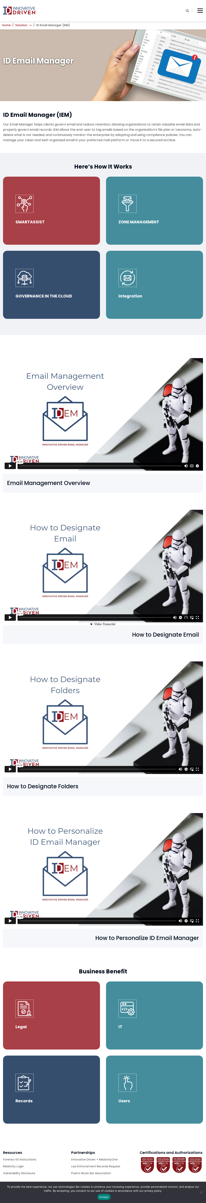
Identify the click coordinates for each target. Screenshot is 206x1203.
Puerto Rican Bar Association (91, 1173)
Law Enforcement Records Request (95, 1166)
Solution (21, 25)
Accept (104, 1197)
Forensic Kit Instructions (19, 1159)
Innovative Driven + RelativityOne (94, 1159)
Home (6, 25)
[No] (201, 1192)
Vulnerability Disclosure (19, 1173)
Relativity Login (13, 1166)
